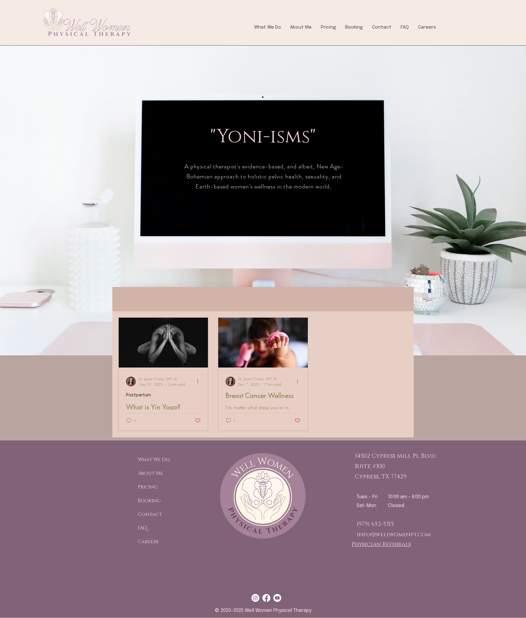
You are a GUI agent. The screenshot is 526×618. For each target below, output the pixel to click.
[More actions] (199, 381)
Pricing (148, 487)
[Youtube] (277, 598)
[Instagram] (255, 598)
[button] (268, 27)
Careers (148, 541)
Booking (149, 500)
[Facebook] (266, 598)
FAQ (142, 528)
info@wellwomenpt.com (394, 534)
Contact (150, 514)
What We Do (152, 459)
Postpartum (138, 395)
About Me (150, 473)
